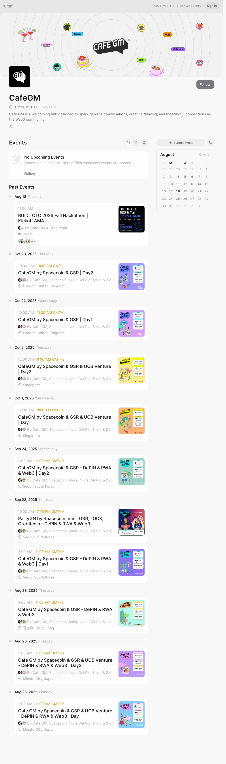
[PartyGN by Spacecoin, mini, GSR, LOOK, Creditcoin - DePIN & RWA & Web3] (81, 524)
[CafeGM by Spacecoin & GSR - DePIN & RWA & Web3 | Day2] (81, 473)
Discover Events (189, 6)
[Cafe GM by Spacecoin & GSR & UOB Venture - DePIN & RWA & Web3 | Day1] (81, 716)
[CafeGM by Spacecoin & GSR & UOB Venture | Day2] (81, 372)
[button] (81, 224)
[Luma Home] (8, 6)
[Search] (144, 142)
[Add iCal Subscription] (210, 142)
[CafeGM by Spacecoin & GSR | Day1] (81, 323)
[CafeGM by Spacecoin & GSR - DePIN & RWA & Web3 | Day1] (81, 564)
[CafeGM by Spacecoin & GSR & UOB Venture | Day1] (81, 423)
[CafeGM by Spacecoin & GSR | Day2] (81, 276)
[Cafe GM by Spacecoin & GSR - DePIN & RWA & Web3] (81, 615)
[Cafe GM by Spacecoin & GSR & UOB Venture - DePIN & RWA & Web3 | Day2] (81, 666)
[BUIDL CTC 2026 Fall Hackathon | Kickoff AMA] (81, 224)
